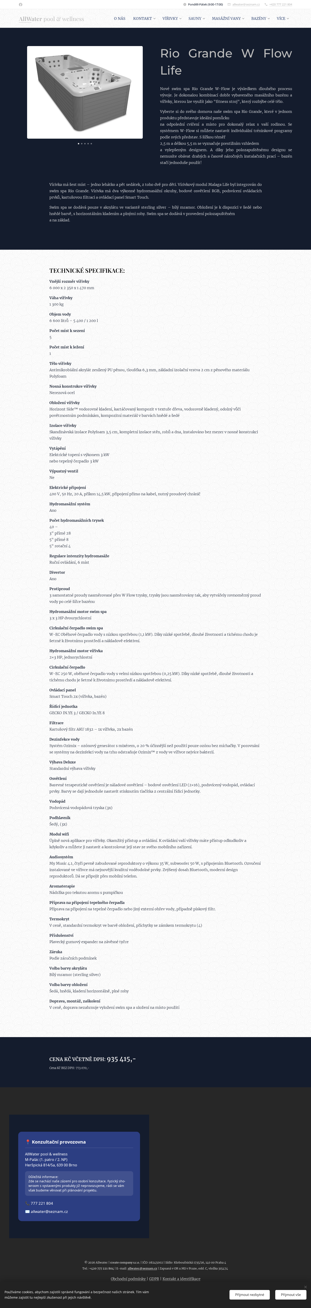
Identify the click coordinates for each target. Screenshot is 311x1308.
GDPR (154, 1279)
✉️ (46, 1211)
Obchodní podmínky (129, 1279)
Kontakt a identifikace (181, 1279)
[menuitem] (119, 18)
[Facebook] (20, 4)
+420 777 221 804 (280, 4)
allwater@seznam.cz (246, 4)
